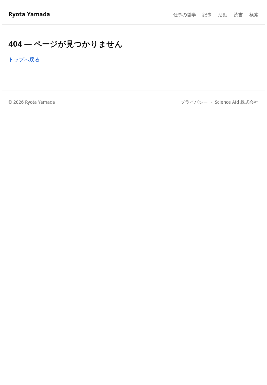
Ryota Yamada (29, 14)
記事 (207, 14)
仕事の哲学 (184, 14)
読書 (238, 14)
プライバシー (194, 102)
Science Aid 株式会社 (237, 102)
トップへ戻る (24, 59)
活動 (222, 14)
